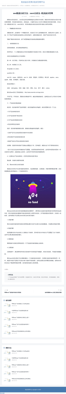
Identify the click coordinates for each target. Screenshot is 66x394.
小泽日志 (22, 5)
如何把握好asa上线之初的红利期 (53, 291)
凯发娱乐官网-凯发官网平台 (33, 1)
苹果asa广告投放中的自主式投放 (13, 291)
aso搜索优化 (27, 5)
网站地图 (2, 393)
